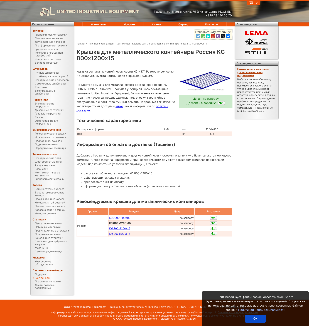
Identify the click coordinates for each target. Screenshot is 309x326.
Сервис (183, 24)
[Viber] (218, 36)
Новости (129, 24)
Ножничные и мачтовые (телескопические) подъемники (253, 72)
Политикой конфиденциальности (261, 310)
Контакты (211, 24)
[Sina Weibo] (213, 36)
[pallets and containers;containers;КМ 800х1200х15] (213, 233)
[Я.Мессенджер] (208, 36)
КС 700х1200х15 (119, 217)
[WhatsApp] (203, 36)
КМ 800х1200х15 (119, 233)
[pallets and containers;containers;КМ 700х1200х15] (213, 228)
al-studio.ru (181, 318)
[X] (223, 36)
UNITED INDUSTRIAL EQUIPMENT (98, 11)
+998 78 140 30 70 (198, 306)
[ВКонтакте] (228, 36)
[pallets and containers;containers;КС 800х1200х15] (221, 103)
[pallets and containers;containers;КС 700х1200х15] (213, 218)
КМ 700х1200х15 (119, 228)
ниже (119, 106)
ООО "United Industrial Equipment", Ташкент (143, 318)
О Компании (99, 24)
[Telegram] (198, 36)
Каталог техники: (43, 24)
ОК (255, 318)
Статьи (156, 24)
